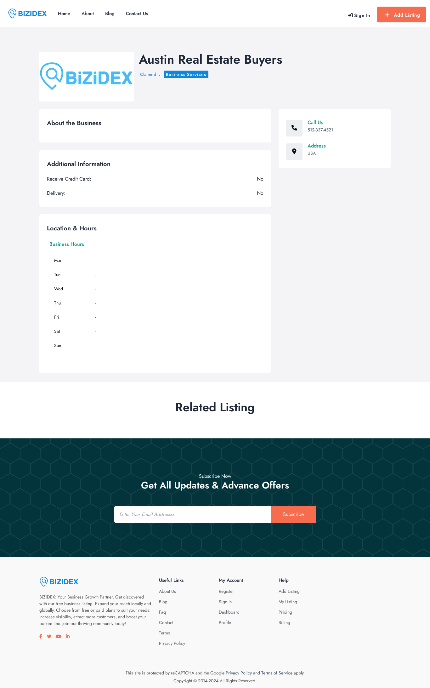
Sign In (225, 601)
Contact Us (137, 13)
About (88, 13)
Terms (164, 633)
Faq (162, 612)
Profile (225, 622)
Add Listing (407, 15)
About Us (167, 591)
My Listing (288, 601)
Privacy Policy (172, 643)
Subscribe (293, 514)
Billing (284, 622)
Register (226, 591)
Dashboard (229, 612)
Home (64, 13)
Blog (110, 13)
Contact (166, 622)
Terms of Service (276, 673)
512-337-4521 (320, 130)
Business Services (186, 74)
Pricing (285, 612)
